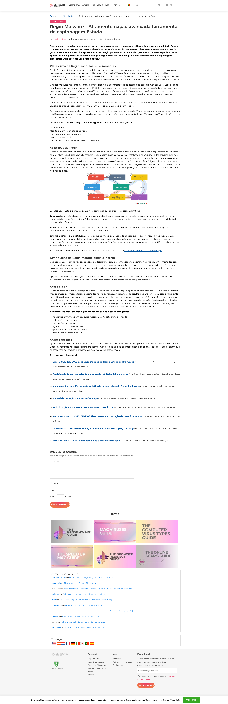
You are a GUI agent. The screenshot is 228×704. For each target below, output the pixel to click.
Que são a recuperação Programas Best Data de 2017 (92, 577)
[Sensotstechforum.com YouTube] (167, 5)
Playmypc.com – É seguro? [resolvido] (80, 583)
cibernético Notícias (79, 5)
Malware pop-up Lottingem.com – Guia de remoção (83, 622)
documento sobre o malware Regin (143, 250)
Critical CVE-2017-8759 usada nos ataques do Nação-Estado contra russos (93, 362)
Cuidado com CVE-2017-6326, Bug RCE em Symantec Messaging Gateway (93, 428)
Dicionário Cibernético (97, 665)
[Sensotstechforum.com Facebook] (163, 5)
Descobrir (93, 654)
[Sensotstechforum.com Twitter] (159, 5)
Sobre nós (117, 658)
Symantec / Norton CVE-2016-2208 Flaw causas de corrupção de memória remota (97, 416)
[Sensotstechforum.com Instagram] (171, 5)
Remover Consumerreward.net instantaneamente (86, 627)
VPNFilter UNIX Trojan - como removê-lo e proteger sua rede (86, 440)
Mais (115, 654)
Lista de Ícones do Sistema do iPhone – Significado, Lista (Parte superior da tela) (98, 589)
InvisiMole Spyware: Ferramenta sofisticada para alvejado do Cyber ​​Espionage (96, 386)
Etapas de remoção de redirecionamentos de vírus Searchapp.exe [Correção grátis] (97, 611)
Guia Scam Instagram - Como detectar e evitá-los (84, 594)
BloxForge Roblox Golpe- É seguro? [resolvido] (85, 605)
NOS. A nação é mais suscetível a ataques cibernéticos (83, 407)
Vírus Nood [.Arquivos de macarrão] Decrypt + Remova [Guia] (86, 600)
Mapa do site (93, 658)
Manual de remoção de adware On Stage (75, 398)
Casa (52, 16)
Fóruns (91, 674)
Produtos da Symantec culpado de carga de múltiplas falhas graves (90, 374)
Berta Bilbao (60, 39)
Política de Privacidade (170, 699)
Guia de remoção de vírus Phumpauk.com (80, 616)
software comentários (97, 668)
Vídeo (90, 671)
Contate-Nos (118, 665)
